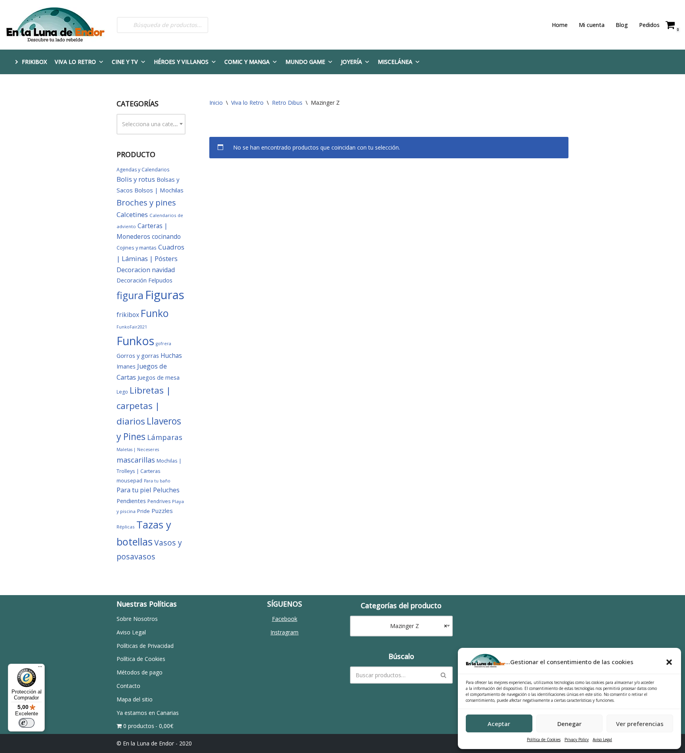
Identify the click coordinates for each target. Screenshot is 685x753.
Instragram (284, 632)
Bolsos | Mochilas (159, 190)
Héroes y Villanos (181, 61)
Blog (622, 25)
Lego (122, 391)
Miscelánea (395, 61)
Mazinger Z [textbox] (414, 626)
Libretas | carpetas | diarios (144, 405)
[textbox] (151, 124)
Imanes (126, 366)
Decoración (132, 280)
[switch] (26, 723)
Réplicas (126, 527)
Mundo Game (305, 61)
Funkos (135, 340)
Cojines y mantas (137, 247)
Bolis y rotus (136, 179)
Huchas (171, 355)
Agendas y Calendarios (143, 169)
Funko (154, 313)
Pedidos (649, 25)
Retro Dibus (287, 102)
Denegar (569, 724)
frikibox (128, 314)
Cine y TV (125, 61)
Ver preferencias (640, 724)
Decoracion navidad (146, 269)
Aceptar (499, 724)
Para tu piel (134, 490)
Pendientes (131, 501)
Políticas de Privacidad (145, 645)
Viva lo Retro (75, 61)
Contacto (128, 686)
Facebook (284, 618)
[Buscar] (444, 675)
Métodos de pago (140, 672)
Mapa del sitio (135, 699)
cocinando (166, 236)
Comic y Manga (247, 61)
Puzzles (162, 511)
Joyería (351, 61)
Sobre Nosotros (137, 618)
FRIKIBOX (34, 61)
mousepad (129, 480)
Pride (143, 511)
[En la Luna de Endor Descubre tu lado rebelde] (55, 24)
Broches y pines (146, 202)
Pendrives (158, 501)
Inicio (216, 102)
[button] (669, 662)
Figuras (164, 295)
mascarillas (136, 460)
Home (560, 25)
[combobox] (151, 124)
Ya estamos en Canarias (148, 713)
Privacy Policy (576, 739)
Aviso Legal (602, 739)
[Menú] (40, 668)
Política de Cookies (544, 739)
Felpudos (160, 280)
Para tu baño (157, 481)
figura (130, 295)
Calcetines (132, 214)
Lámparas (164, 437)
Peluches (166, 490)
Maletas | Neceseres (138, 449)
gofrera (163, 343)
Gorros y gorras (138, 355)
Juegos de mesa (159, 377)
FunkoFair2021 (132, 327)
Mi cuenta (592, 25)
